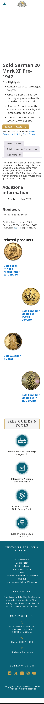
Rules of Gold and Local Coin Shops (22, 606)
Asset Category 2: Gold (19, 133)
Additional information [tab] (22, 149)
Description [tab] (14, 143)
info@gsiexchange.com (22, 652)
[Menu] (39, 4)
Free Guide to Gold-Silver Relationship (22, 597)
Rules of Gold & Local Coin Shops (22, 535)
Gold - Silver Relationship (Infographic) (22, 453)
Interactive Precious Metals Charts (22, 480)
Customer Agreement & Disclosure (22, 575)
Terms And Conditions (22, 569)
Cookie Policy (22, 562)
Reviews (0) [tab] (14, 154)
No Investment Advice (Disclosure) (22, 582)
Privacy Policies (22, 559)
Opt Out (22, 579)
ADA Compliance (22, 566)
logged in (18, 227)
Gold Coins (29, 134)
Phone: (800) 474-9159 (22, 642)
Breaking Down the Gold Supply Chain (22, 603)
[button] (9, 673)
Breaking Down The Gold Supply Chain (22, 508)
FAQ (22, 572)
